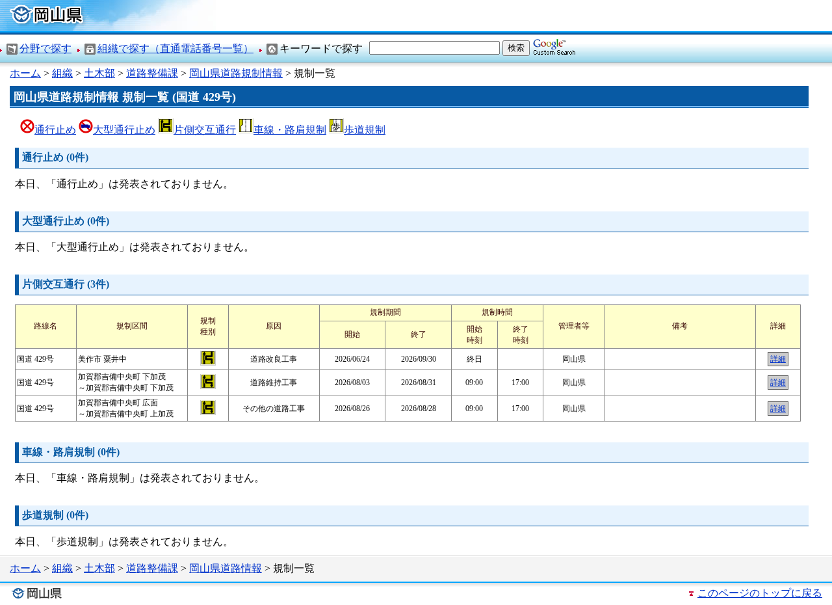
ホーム (25, 73)
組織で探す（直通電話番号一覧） (176, 48)
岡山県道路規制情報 (236, 73)
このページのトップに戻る (759, 592)
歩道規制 (364, 129)
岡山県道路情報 (225, 568)
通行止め (55, 129)
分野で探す (46, 48)
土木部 (99, 73)
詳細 (778, 359)
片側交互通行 (205, 129)
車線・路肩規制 (290, 129)
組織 (62, 73)
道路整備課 (152, 73)
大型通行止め (124, 129)
